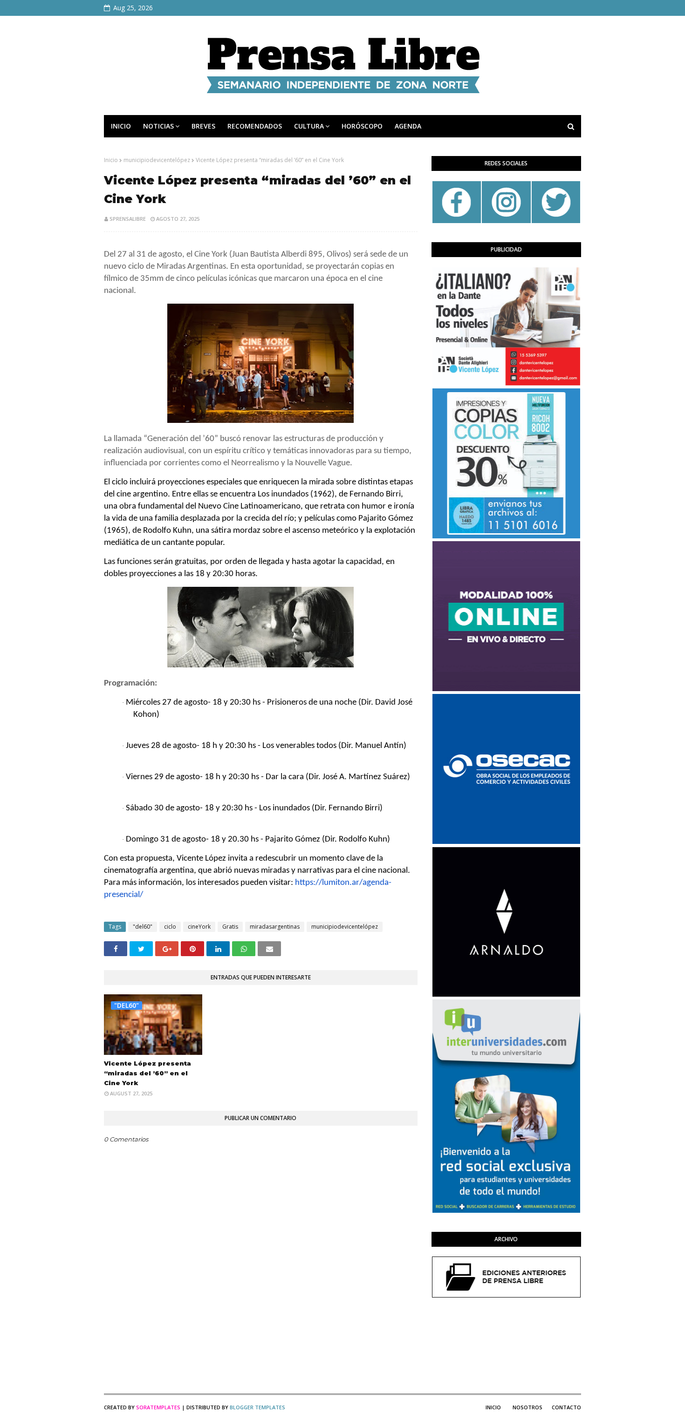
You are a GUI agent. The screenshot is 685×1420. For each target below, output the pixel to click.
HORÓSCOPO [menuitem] (362, 126)
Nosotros (527, 1407)
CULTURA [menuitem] (309, 126)
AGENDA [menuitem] (408, 126)
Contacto (566, 1407)
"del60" (142, 927)
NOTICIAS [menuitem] (158, 126)
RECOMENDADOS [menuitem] (254, 126)
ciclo (170, 927)
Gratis (230, 927)
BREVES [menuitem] (203, 126)
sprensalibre (128, 218)
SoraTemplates (158, 1407)
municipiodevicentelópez (156, 160)
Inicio (111, 160)
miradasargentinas (275, 927)
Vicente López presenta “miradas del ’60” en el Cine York (147, 1073)
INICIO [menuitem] (121, 126)
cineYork (199, 927)
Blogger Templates (257, 1407)
